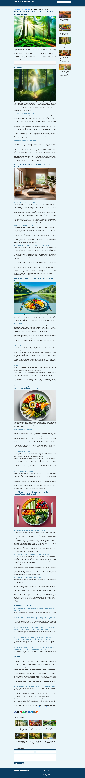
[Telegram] (31, 712)
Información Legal (46, 770)
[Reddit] (37, 712)
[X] (18, 712)
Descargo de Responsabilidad (48, 774)
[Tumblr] (26, 712)
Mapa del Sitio (45, 775)
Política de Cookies (46, 773)
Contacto (51, 4)
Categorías (37, 4)
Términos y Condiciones (47, 771)
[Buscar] (70, 2)
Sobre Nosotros (45, 4)
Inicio (33, 4)
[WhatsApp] (23, 712)
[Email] (34, 712)
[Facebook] (15, 712)
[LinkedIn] (29, 712)
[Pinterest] (21, 712)
